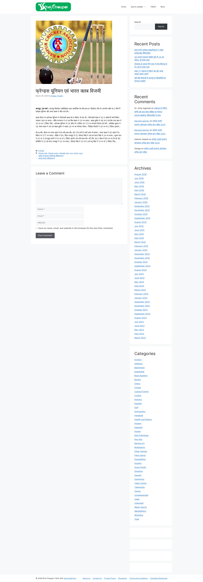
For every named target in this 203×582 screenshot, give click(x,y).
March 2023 (140, 338)
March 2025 (140, 242)
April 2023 (139, 334)
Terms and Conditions (138, 578)
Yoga (136, 519)
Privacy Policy (110, 578)
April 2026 (139, 190)
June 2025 (139, 230)
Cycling (137, 395)
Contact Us (97, 578)
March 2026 (140, 194)
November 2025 (142, 210)
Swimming (139, 479)
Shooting (138, 471)
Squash (137, 475)
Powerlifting (140, 459)
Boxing (137, 379)
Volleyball (138, 503)
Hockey (137, 423)
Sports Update (137, 7)
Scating (137, 463)
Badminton (139, 368)
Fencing (138, 399)
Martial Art (139, 443)
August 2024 (140, 270)
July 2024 (139, 274)
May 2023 (139, 330)
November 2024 (142, 258)
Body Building (140, 375)
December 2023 (142, 302)
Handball (138, 415)
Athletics (138, 364)
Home (123, 7)
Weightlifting (140, 511)
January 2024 (140, 298)
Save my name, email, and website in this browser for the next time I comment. (75, 228)
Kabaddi (138, 427)
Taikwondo (139, 487)
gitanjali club (64, 153)
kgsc (81, 153)
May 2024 (139, 282)
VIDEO (153, 7)
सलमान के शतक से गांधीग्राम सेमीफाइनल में (50, 156)
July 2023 (139, 322)
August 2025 (140, 222)
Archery (138, 360)
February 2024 (141, 294)
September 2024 (142, 266)
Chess (137, 383)
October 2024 (141, 262)
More (163, 7)
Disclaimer (122, 578)
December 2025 (142, 206)
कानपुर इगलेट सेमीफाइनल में (46, 158)
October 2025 (140, 214)
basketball (139, 371)
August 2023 (140, 318)
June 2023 (139, 326)
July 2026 (139, 178)
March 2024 (140, 290)
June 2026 (139, 182)
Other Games (140, 451)
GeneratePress (70, 578)
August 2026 (140, 174)
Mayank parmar (141, 121)
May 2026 (139, 186)
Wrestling (138, 515)
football (138, 403)
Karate (137, 431)
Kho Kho (138, 439)
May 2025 (139, 234)
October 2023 (141, 310)
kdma (76, 153)
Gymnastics (139, 411)
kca (71, 153)
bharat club (42, 153)
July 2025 (139, 226)
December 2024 (142, 254)
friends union (53, 153)
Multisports (139, 447)
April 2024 (139, 286)
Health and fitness (143, 419)
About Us (86, 578)
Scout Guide (140, 467)
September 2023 (142, 314)
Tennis (137, 491)
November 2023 (142, 306)
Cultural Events (141, 391)
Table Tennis (140, 483)
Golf (136, 407)
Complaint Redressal (158, 578)
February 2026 (141, 198)
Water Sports (140, 507)
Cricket (41, 151)
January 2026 (140, 202)
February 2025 (141, 246)
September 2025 (142, 218)
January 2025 (140, 250)
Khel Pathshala (141, 435)
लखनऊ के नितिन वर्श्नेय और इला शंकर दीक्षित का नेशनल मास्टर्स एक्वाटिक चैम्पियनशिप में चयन (150, 112)
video (137, 499)
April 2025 (139, 238)
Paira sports (140, 455)
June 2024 (139, 278)
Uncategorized (141, 495)
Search (137, 22)
